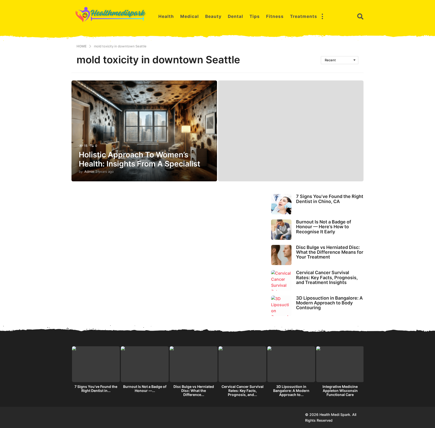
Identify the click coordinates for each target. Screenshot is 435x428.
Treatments (303, 16)
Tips (254, 16)
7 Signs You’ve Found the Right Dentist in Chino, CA (329, 199)
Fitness (275, 16)
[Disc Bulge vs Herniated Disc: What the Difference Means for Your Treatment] (281, 255)
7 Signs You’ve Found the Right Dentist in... (96, 388)
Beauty (213, 16)
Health (166, 16)
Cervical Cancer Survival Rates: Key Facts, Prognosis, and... (243, 390)
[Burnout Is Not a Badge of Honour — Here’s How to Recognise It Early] (281, 229)
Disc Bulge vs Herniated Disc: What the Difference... (193, 390)
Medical (189, 16)
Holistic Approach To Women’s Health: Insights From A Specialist (139, 159)
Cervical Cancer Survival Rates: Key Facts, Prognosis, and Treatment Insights (327, 277)
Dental (235, 16)
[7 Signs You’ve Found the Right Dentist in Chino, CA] (281, 204)
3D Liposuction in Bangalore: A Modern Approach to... (291, 390)
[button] (322, 16)
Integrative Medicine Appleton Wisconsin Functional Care (340, 390)
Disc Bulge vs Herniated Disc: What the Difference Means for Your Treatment (329, 252)
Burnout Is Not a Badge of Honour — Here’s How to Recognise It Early (323, 226)
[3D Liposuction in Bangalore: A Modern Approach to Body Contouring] (281, 306)
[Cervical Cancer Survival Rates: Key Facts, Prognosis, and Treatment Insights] (281, 280)
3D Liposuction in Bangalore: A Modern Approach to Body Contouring (329, 302)
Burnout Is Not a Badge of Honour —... (144, 388)
